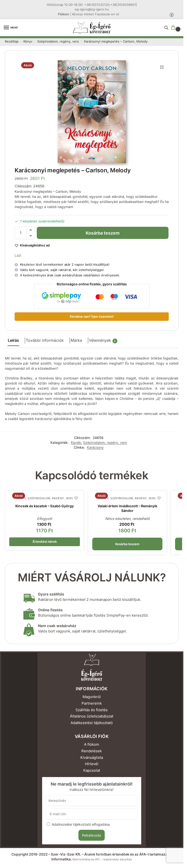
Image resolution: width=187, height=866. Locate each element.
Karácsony (95, 447)
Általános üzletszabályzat (91, 716)
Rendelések (91, 751)
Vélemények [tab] (102, 340)
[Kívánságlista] (76, 498)
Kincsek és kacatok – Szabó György (44, 506)
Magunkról (92, 697)
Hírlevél (91, 764)
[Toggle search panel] (166, 27)
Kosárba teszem (103, 233)
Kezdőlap (12, 41)
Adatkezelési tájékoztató (92, 723)
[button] (174, 27)
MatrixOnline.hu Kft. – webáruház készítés (102, 859)
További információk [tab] (45, 340)
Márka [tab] (76, 340)
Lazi (18, 255)
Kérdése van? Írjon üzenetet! (92, 316)
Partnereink (92, 703)
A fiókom (91, 744)
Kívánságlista (91, 757)
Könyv (27, 41)
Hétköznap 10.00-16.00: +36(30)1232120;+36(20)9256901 (91, 5)
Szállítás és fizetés (91, 710)
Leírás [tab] (13, 340)
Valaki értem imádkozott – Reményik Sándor (127, 508)
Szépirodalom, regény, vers (58, 41)
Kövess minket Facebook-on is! (95, 14)
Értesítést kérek (45, 541)
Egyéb (76, 443)
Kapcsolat (91, 770)
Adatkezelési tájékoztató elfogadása (81, 824)
